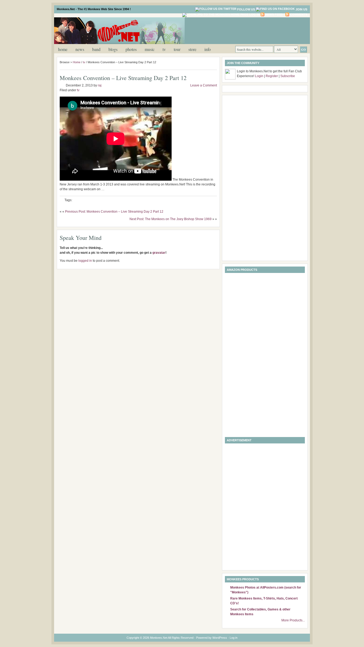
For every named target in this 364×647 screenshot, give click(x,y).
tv (164, 49)
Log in (254, 14)
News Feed (273, 14)
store (192, 49)
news (79, 49)
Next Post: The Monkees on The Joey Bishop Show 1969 (171, 219)
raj (100, 85)
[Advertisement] (244, 30)
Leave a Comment (203, 85)
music (150, 49)
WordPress (219, 637)
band (96, 49)
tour (177, 49)
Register (272, 76)
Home (62, 49)
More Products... (293, 620)
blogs (113, 49)
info (207, 49)
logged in (85, 261)
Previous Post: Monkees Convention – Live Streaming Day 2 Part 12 (114, 211)
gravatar (158, 253)
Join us (301, 9)
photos (131, 49)
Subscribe (287, 76)
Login (259, 76)
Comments (298, 14)
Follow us (246, 9)
